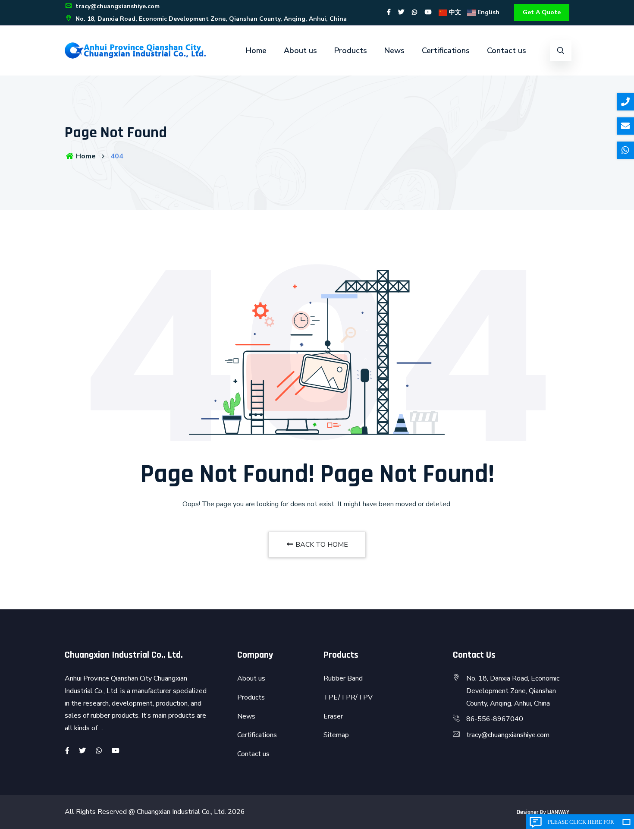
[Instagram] (414, 12)
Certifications (446, 50)
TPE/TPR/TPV (348, 697)
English (487, 12)
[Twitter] (401, 12)
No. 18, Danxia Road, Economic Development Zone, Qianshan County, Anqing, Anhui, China (210, 19)
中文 (454, 12)
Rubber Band (343, 678)
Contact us (506, 50)
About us (300, 50)
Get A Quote (542, 12)
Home (256, 50)
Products (350, 50)
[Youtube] (428, 12)
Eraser (333, 716)
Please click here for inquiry (581, 824)
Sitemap (336, 735)
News (394, 50)
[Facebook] (388, 12)
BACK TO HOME (321, 544)
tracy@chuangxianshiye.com (117, 6)
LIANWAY (558, 812)
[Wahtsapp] (99, 751)
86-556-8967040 (494, 719)
